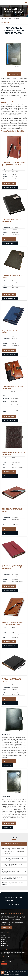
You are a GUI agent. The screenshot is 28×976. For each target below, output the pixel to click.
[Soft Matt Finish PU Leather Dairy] (14, 437)
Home (2, 18)
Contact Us (5, 941)
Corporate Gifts (10, 18)
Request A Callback (10, 187)
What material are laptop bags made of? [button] (12, 844)
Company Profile (6, 937)
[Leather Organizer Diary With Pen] (14, 371)
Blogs (3, 939)
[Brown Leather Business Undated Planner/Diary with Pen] (14, 492)
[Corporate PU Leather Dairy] (14, 315)
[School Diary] (14, 781)
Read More (6, 765)
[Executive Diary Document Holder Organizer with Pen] (14, 662)
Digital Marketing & (5, 974)
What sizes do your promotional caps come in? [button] (12, 883)
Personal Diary (6, 734)
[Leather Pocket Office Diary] (14, 204)
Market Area (5, 945)
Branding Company (14, 974)
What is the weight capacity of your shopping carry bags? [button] (12, 864)
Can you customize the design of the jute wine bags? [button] (12, 859)
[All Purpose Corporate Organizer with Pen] (14, 607)
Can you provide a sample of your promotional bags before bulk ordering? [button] (11, 871)
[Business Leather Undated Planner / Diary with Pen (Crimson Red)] (14, 550)
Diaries (18, 18)
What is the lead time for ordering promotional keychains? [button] (12, 877)
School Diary (6, 796)
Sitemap (4, 943)
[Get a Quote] (2, 972)
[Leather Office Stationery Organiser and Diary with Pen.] (14, 147)
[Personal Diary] (14, 719)
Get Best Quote (9, 183)
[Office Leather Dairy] (14, 260)
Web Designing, (18, 973)
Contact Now (13, 904)
